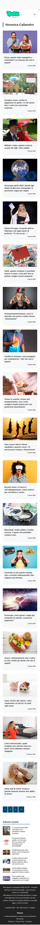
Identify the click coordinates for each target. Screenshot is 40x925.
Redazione (11, 921)
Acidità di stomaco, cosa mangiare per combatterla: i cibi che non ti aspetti (19, 359)
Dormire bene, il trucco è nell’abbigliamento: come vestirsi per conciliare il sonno (19, 489)
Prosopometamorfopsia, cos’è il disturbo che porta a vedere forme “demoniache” (19, 316)
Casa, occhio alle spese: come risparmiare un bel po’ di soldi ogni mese (17, 703)
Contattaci (32, 907)
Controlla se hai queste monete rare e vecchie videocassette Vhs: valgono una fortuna (19, 575)
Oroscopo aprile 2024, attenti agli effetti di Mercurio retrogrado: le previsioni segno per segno (19, 188)
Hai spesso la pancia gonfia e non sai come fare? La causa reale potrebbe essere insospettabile (19, 842)
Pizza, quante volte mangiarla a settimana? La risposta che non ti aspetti (19, 60)
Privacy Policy (20, 921)
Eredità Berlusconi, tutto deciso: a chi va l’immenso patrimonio (20, 852)
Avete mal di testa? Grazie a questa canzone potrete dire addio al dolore (19, 791)
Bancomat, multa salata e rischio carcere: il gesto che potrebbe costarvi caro (19, 532)
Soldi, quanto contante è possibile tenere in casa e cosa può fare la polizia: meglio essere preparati (19, 273)
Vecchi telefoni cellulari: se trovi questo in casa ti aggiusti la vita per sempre (20, 870)
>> (21, 809)
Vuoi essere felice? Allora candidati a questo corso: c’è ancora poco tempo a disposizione (19, 447)
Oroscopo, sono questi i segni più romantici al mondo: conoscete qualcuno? (19, 617)
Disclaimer (29, 921)
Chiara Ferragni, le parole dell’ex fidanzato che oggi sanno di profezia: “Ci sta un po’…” (18, 230)
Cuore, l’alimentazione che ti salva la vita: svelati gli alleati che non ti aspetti (19, 660)
